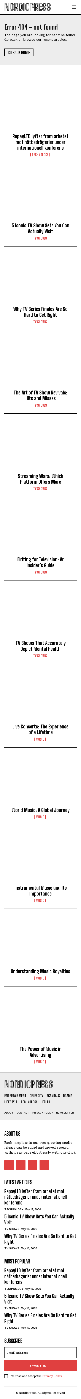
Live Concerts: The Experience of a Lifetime (40, 729)
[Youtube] (44, 1165)
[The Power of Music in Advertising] (40, 1020)
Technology (40, 154)
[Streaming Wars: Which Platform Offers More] (40, 447)
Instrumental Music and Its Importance (40, 890)
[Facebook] (9, 1165)
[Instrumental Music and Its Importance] (40, 859)
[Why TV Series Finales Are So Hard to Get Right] (40, 280)
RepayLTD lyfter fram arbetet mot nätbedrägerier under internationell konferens (40, 142)
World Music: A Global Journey (41, 810)
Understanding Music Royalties (40, 971)
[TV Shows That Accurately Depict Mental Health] (40, 614)
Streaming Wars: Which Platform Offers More (40, 479)
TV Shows (40, 238)
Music (40, 739)
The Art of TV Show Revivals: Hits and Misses (40, 395)
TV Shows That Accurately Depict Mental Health (41, 646)
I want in (38, 1365)
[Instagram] (20, 1165)
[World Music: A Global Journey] (40, 781)
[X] (32, 1165)
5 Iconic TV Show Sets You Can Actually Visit (40, 228)
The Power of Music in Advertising (41, 1052)
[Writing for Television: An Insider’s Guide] (40, 530)
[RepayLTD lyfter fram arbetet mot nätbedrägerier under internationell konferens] (40, 107)
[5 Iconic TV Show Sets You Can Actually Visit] (40, 196)
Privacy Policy (52, 1376)
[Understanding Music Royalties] (40, 942)
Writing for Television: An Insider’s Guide (41, 562)
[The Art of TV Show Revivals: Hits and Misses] (40, 363)
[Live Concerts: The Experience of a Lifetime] (40, 697)
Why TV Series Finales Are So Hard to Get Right (40, 312)
